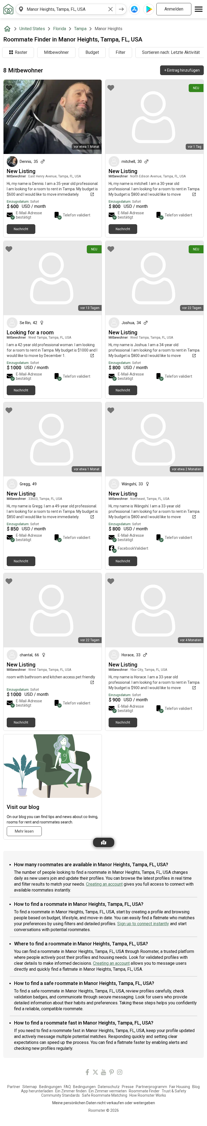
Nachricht (21, 229)
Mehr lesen (24, 831)
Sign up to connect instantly (143, 923)
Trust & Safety (174, 1091)
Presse (128, 1087)
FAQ (67, 1087)
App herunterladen (37, 1091)
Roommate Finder (144, 1091)
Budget (92, 52)
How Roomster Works (147, 1095)
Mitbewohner (56, 52)
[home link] (8, 9)
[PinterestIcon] (112, 1073)
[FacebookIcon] (87, 1073)
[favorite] (9, 87)
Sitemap (29, 1087)
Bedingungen (50, 1087)
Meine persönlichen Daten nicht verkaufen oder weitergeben (103, 1103)
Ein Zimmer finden (71, 1091)
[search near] (21, 9)
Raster (21, 52)
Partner (13, 1087)
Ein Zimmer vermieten (108, 1091)
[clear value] (110, 9)
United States (32, 28)
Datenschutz (109, 1087)
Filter (120, 52)
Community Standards (60, 1095)
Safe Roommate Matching (104, 1095)
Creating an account (104, 884)
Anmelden (173, 9)
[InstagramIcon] (120, 1073)
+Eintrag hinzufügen (182, 70)
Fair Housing (179, 1087)
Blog (196, 1087)
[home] (8, 29)
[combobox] (66, 9)
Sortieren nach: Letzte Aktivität (171, 52)
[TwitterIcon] (95, 1073)
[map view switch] (104, 842)
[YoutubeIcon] (103, 1073)
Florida (59, 28)
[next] (121, 9)
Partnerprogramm (151, 1087)
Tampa (80, 28)
